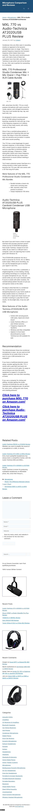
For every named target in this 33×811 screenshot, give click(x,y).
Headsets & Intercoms (9, 757)
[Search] (28, 554)
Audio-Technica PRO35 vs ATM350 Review (16, 444)
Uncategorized (7, 792)
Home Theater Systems (10, 762)
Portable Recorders (8, 781)
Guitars (4, 749)
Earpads (5, 746)
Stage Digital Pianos (8, 786)
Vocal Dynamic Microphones (11, 794)
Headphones (6, 752)
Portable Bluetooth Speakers (11, 778)
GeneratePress (19, 806)
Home (4, 17)
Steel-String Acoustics (9, 789)
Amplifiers (5, 720)
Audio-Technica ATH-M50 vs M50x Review (16, 454)
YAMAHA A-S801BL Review (11, 618)
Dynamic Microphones (9, 741)
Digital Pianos (6, 736)
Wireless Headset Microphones (12, 797)
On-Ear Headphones (9, 770)
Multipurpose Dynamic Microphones (13, 768)
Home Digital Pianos (8, 760)
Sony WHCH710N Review (10, 620)
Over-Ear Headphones (9, 773)
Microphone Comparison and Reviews (14, 4)
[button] (24, 8)
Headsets (5, 754)
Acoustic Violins (7, 717)
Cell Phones (6, 730)
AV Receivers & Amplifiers (10, 722)
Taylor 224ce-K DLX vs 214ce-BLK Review (16, 623)
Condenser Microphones (10, 733)
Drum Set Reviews (8, 738)
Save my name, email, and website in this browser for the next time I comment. (16, 536)
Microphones (12, 17)
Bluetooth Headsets (8, 725)
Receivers (5, 784)
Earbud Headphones (9, 744)
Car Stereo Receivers (9, 728)
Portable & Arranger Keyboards (12, 776)
